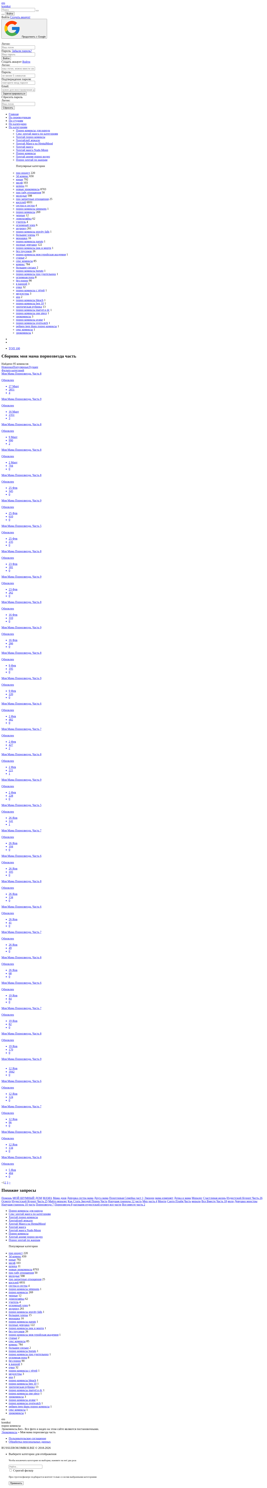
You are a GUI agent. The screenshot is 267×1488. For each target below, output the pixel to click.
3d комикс (22, 176)
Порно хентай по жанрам (31, 159)
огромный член (25, 225)
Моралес (197, 1198)
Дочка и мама (182, 1198)
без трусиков (24, 251)
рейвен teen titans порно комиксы (36, 326)
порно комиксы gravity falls (32, 231)
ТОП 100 (14, 348)
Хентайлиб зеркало (28, 140)
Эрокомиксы (9, 1432)
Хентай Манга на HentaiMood (34, 143)
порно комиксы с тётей (30, 290)
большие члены (25, 234)
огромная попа (25, 277)
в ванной (21, 283)
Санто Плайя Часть (179, 1201)
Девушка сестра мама (80, 1198)
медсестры (22, 293)
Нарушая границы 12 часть (125, 1201)
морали (196, 1201)
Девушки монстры (245, 1201)
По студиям (16, 120)
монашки (21, 238)
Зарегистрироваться (14, 93)
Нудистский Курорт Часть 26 (244, 1198)
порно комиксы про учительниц (36, 274)
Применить (16, 1483)
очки (19, 287)
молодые (21, 195)
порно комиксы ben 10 (30, 303)
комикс (20, 264)
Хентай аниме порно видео (33, 156)
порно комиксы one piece (31, 313)
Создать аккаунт (20, 17)
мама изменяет (164, 1198)
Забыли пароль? (22, 50)
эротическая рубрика (29, 306)
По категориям (18, 127)
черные (20, 215)
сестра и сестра (25, 205)
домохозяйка (24, 218)
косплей (21, 202)
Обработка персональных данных (30, 1441)
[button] (12, 370)
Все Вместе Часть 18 (214, 1201)
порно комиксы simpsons (31, 208)
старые (20, 257)
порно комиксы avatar (29, 319)
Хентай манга (24, 146)
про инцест (23, 172)
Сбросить (8, 107)
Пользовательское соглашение (27, 1438)
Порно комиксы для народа (33, 130)
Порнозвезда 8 (63, 1204)
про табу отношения (28, 192)
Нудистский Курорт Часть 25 (30, 1201)
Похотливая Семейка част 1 (126, 1198)
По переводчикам (20, 117)
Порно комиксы (26, 153)
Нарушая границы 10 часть (18, 1204)
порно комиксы (25, 212)
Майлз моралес (57, 1201)
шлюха (20, 185)
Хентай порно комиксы (30, 137)
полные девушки (26, 244)
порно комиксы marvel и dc (33, 309)
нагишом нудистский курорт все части (97, 1204)
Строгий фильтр (23, 1470)
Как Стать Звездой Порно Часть (87, 1201)
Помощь (6, 1198)
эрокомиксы (23, 316)
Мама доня (59, 1198)
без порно (22, 280)
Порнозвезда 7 (45, 1204)
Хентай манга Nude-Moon (32, 150)
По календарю (18, 123)
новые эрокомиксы (28, 189)
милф (19, 182)
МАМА (47, 1198)
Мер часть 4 (149, 1201)
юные (19, 179)
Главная (14, 114)
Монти (162, 1201)
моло (231, 1201)
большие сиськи (26, 267)
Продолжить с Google (33, 36)
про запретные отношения (32, 199)
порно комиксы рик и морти (33, 247)
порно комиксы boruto (29, 270)
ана (18, 296)
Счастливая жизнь (214, 1198)
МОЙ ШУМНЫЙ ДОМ (27, 1198)
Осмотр (6, 1201)
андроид (21, 228)
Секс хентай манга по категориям (37, 133)
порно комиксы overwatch (32, 323)
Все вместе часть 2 (133, 1204)
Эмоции (149, 1198)
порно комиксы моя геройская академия (41, 254)
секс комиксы (24, 261)
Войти (10, 13)
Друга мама (101, 1198)
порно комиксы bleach (29, 300)
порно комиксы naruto (29, 241)
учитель (21, 221)
